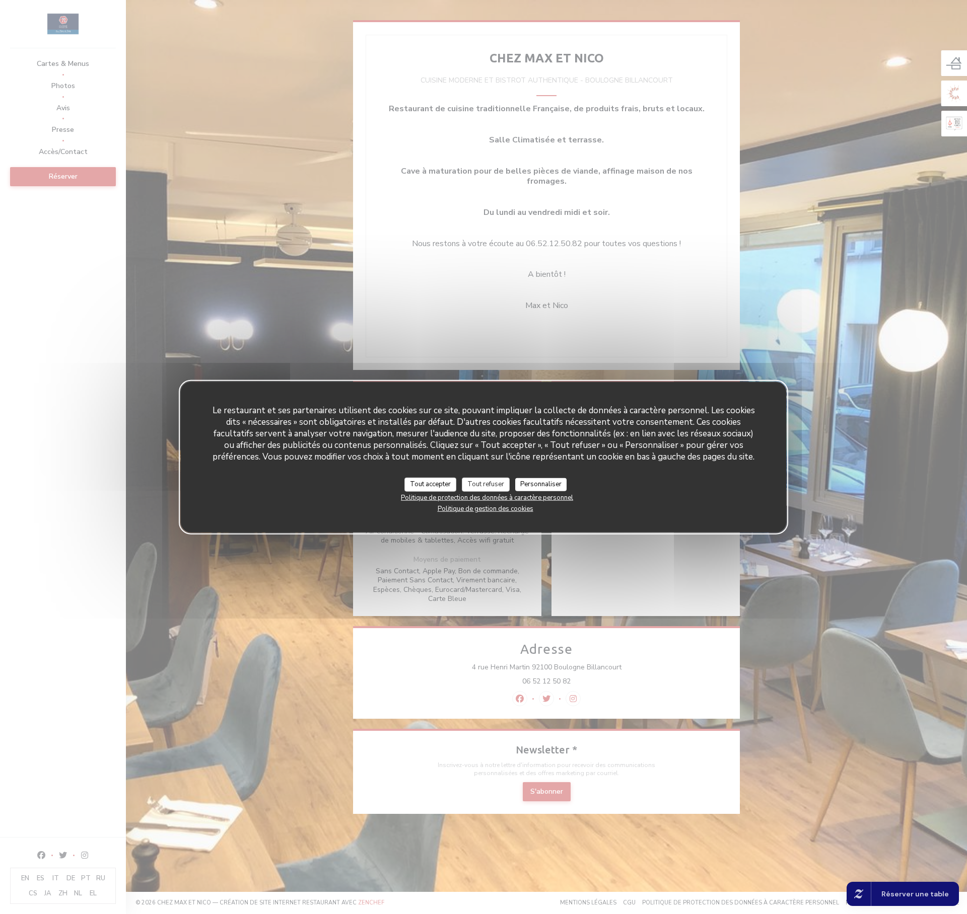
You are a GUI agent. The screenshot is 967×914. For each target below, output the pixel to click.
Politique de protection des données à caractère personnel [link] (487, 497)
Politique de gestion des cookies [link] (485, 508)
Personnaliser (541, 484)
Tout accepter (430, 484)
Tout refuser (485, 484)
